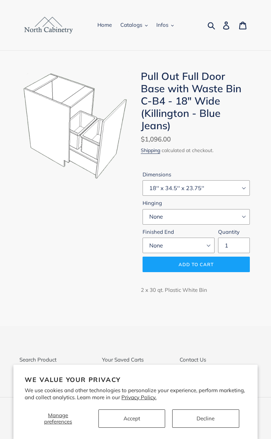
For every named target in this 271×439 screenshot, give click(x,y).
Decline (206, 418)
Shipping (150, 150)
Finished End (158, 231)
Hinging (152, 203)
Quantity (229, 231)
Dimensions (157, 174)
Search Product (37, 359)
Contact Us (193, 359)
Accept (132, 418)
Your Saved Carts (123, 359)
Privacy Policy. (138, 397)
